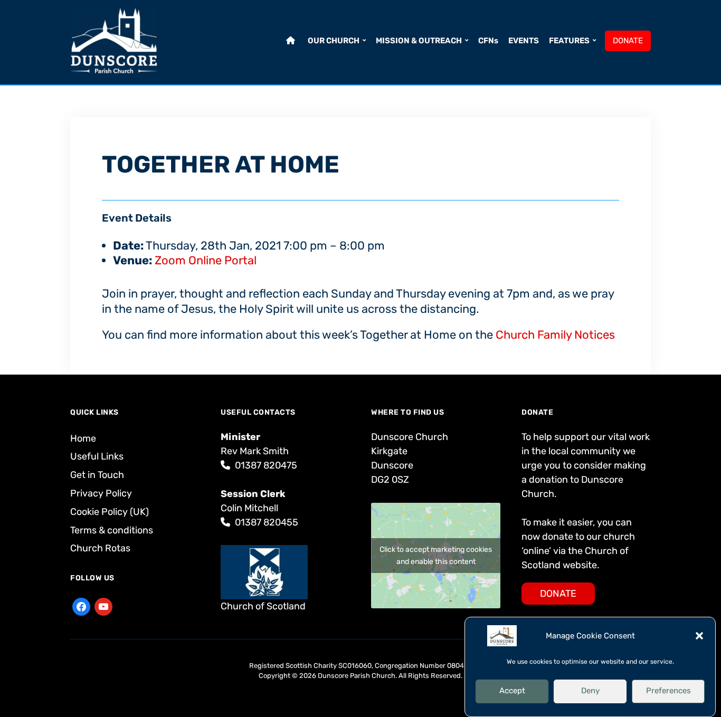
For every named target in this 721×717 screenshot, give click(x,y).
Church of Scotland (263, 606)
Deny (590, 690)
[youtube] (103, 606)
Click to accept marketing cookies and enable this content (436, 555)
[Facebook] (81, 606)
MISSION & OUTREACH (419, 40)
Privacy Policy (101, 493)
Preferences (668, 690)
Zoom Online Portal (206, 260)
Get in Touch (97, 475)
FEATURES (569, 40)
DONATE (628, 40)
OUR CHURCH (333, 40)
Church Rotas (100, 548)
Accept (512, 690)
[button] (699, 635)
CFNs (488, 40)
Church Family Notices (555, 335)
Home (83, 438)
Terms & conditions (111, 530)
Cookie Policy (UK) (109, 512)
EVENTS (523, 40)
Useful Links (97, 456)
